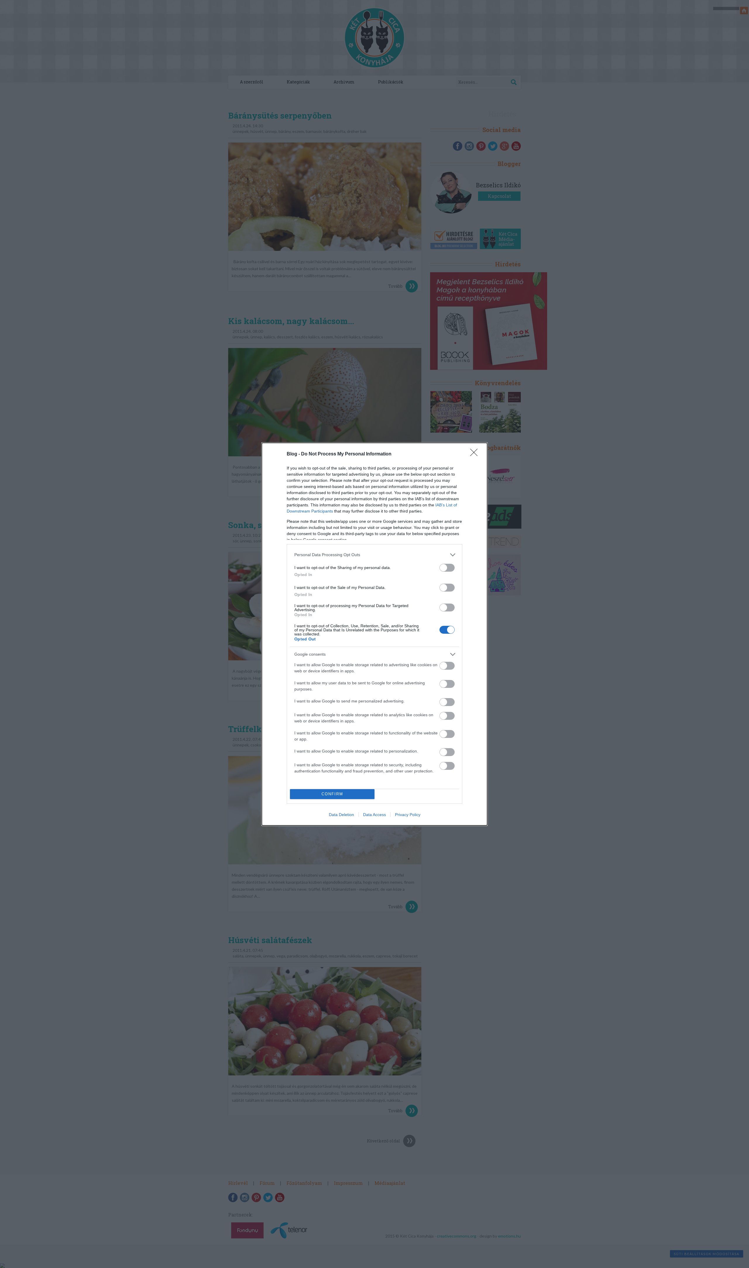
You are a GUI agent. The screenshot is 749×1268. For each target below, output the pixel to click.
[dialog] (374, 634)
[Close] (475, 454)
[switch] (447, 568)
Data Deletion (341, 814)
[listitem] (374, 555)
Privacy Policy (407, 814)
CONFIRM (332, 794)
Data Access (374, 814)
